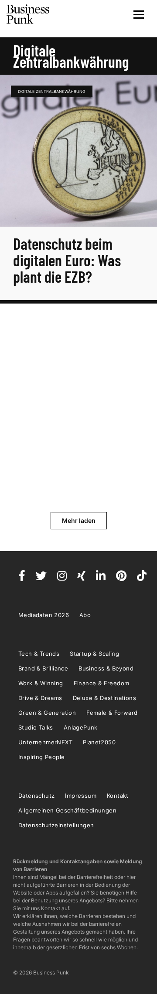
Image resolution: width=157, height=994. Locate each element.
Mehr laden (79, 520)
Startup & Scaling (94, 653)
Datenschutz (36, 795)
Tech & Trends (38, 653)
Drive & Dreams (40, 697)
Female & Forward (111, 712)
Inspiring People (41, 756)
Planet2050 (99, 742)
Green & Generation (47, 712)
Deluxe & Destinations (104, 697)
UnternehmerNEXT (45, 742)
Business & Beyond (105, 668)
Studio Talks (35, 727)
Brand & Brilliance (43, 668)
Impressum (80, 795)
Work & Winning (40, 683)
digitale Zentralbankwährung (51, 91)
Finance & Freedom (102, 683)
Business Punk (28, 14)
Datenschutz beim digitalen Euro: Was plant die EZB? (67, 260)
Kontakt (118, 795)
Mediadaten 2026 (43, 614)
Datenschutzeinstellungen (56, 825)
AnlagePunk (81, 727)
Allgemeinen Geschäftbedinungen (67, 810)
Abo (85, 614)
